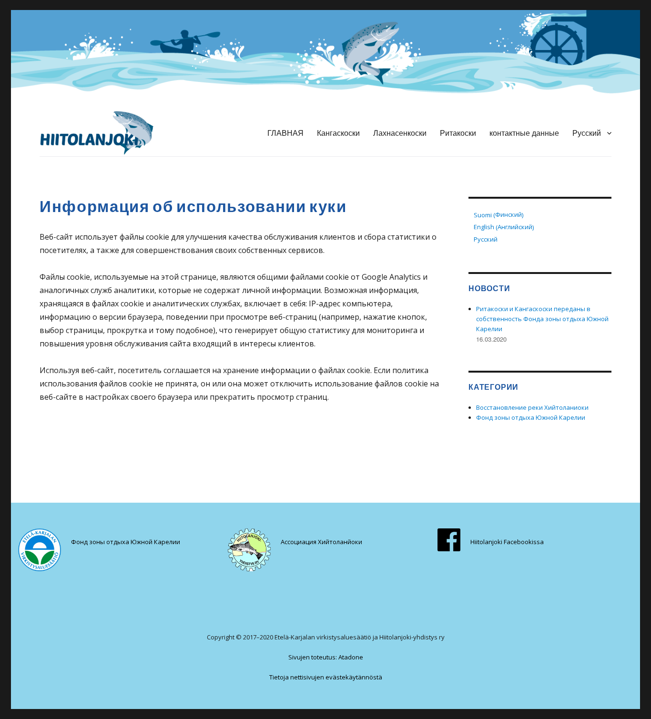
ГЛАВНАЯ (285, 132)
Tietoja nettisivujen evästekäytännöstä (325, 677)
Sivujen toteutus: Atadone (325, 657)
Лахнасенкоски (400, 132)
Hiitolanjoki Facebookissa (507, 541)
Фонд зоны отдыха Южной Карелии (530, 417)
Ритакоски (458, 132)
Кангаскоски (338, 132)
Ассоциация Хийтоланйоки (321, 541)
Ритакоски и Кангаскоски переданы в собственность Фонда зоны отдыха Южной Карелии (542, 318)
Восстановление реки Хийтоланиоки (532, 407)
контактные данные (524, 132)
